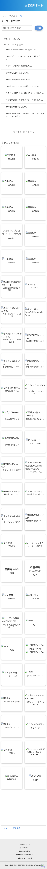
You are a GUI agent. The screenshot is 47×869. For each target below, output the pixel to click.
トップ (3, 16)
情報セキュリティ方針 (25, 858)
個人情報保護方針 (25, 851)
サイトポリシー (25, 848)
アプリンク (13, 16)
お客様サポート (25, 844)
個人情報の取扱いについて (25, 855)
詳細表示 (23, 49)
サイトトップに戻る (12, 828)
